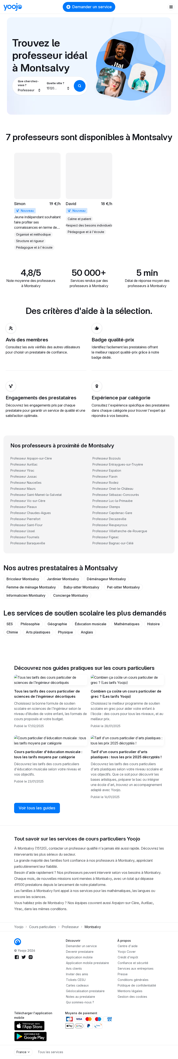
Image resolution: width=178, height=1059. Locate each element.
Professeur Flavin (104, 476)
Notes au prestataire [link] (80, 996)
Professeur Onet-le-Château (112, 488)
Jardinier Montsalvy (63, 579)
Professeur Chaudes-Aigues (30, 513)
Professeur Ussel (22, 531)
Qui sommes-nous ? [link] (80, 1002)
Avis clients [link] (74, 968)
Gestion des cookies (132, 996)
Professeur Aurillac (24, 464)
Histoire (153, 624)
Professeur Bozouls (106, 458)
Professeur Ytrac (22, 470)
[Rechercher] (80, 86)
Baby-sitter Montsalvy (81, 587)
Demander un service (92, 7)
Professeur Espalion (106, 470)
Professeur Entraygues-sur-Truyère (117, 464)
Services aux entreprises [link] (135, 968)
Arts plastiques (38, 632)
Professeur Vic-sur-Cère (27, 501)
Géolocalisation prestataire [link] (85, 991)
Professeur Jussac (23, 476)
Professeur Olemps (106, 507)
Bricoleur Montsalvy (23, 579)
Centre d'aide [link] (128, 946)
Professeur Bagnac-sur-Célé (113, 543)
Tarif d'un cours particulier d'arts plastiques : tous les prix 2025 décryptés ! (126, 754)
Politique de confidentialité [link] (137, 985)
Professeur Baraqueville (27, 543)
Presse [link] (123, 974)
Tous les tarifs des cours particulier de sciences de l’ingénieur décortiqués (47, 694)
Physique (65, 632)
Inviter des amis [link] (77, 974)
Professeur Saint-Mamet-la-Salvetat (36, 495)
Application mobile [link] (79, 957)
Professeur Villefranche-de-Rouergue (119, 531)
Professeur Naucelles (25, 482)
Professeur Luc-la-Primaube (112, 501)
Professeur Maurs (23, 488)
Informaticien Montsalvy (26, 595)
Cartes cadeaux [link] (77, 985)
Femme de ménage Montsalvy (31, 587)
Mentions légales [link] (130, 991)
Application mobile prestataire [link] (87, 963)
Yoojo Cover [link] (127, 951)
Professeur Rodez (105, 482)
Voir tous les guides (37, 808)
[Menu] (171, 6)
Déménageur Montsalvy (106, 579)
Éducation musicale (90, 624)
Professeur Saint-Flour (26, 525)
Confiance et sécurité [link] (133, 963)
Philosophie (30, 624)
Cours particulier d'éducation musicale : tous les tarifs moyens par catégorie (48, 754)
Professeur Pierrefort (25, 519)
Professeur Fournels (24, 537)
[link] (37, 201)
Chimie (12, 632)
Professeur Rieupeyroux (109, 525)
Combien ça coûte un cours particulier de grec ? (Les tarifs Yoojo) (126, 694)
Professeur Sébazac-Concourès (115, 495)
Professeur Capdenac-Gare (112, 513)
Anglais (87, 632)
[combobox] (29, 85)
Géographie (57, 624)
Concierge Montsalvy (70, 595)
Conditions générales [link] (133, 980)
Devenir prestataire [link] (80, 951)
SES (10, 624)
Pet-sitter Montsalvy (123, 587)
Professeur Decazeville (109, 519)
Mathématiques (126, 624)
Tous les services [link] (50, 1052)
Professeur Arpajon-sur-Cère (31, 458)
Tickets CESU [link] (76, 980)
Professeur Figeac (105, 537)
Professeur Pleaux (23, 507)
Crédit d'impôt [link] (128, 957)
